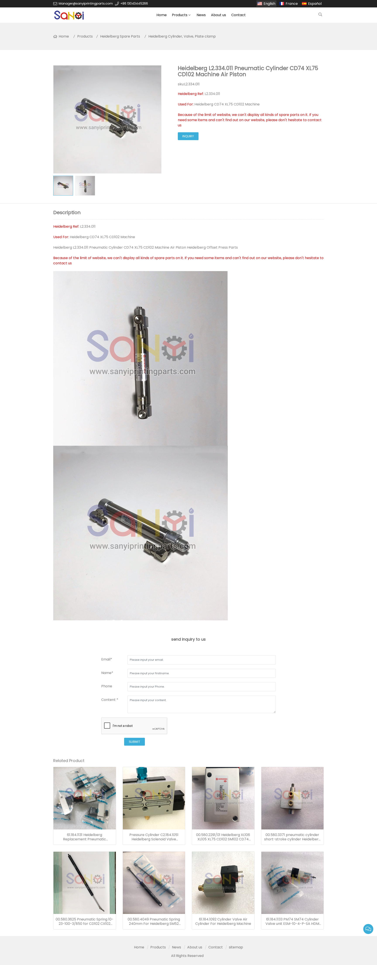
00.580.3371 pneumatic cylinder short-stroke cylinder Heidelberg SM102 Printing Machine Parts (292, 837)
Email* (106, 659)
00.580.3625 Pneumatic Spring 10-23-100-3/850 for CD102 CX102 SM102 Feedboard (84, 921)
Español (315, 3)
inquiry (188, 136)
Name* (107, 672)
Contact (238, 14)
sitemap (236, 947)
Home (161, 14)
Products (179, 14)
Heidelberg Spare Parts (120, 36)
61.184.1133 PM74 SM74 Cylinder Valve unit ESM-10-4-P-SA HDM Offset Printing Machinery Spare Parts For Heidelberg (292, 921)
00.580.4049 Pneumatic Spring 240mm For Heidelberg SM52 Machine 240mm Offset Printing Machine (154, 921)
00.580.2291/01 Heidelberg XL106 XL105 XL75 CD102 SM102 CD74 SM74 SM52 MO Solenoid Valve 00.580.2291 (223, 837)
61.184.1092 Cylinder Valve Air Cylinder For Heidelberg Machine (223, 921)
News (201, 14)
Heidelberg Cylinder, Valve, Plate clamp (182, 36)
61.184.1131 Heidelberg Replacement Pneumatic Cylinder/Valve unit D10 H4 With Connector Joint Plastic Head (84, 837)
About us (218, 14)
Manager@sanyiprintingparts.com (86, 3)
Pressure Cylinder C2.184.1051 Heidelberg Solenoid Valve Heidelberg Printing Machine (153, 837)
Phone (106, 686)
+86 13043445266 (134, 3)
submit (134, 741)
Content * (109, 699)
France (292, 3)
